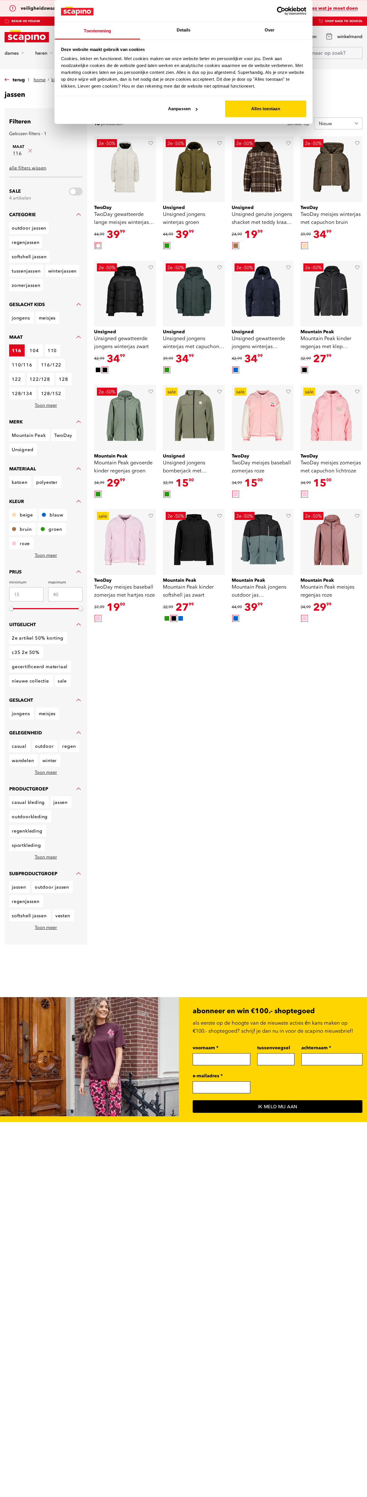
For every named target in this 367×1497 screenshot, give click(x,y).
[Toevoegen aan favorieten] (151, 143)
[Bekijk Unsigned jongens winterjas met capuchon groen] (194, 293)
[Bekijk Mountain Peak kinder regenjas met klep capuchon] (331, 293)
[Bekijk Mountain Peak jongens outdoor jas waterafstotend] (263, 542)
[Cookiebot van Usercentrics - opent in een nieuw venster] (281, 11)
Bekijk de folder (25, 21)
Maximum (57, 582)
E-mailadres (208, 1075)
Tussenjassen (26, 271)
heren (41, 53)
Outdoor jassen (29, 228)
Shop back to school (343, 21)
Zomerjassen (26, 285)
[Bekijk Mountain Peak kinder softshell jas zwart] (194, 542)
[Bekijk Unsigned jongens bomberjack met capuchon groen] (194, 418)
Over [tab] (269, 29)
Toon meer (46, 405)
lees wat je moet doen (333, 8)
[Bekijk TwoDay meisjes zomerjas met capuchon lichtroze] (331, 418)
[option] (98, 245)
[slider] (11, 609)
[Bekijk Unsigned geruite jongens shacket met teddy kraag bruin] (263, 169)
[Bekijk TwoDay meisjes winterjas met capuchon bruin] (331, 169)
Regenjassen (26, 242)
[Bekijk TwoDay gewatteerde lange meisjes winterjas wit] (125, 169)
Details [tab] (184, 29)
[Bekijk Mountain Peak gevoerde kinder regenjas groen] (125, 418)
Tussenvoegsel (273, 1047)
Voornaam (205, 1047)
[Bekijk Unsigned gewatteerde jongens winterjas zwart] (125, 293)
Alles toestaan (265, 108)
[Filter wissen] (30, 150)
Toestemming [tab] (97, 30)
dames (12, 53)
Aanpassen (179, 108)
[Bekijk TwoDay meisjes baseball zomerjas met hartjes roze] (125, 542)
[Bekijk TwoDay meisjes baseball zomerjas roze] (263, 418)
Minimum (17, 582)
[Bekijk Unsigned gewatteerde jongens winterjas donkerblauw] (263, 293)
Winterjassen (62, 271)
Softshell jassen (29, 256)
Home (40, 79)
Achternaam (316, 1047)
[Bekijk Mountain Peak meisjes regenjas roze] (331, 542)
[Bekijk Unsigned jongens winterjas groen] (194, 169)
